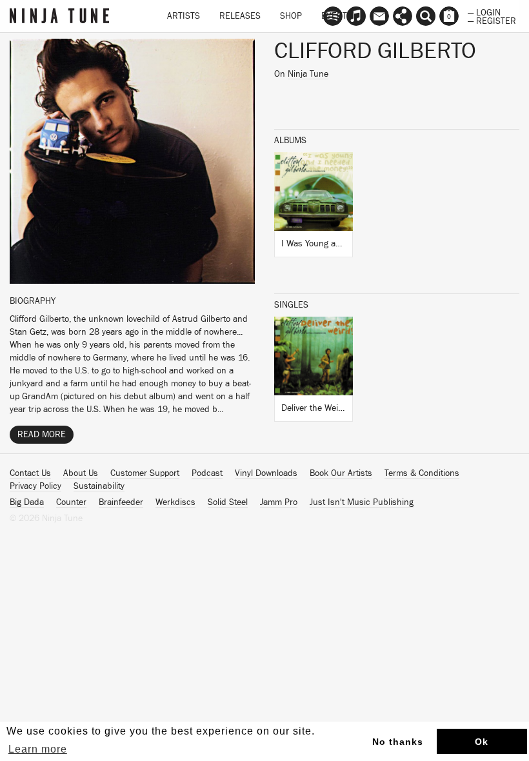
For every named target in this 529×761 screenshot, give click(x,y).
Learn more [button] (37, 749)
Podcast (207, 473)
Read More (41, 434)
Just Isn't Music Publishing (362, 502)
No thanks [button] (397, 741)
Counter (71, 502)
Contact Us (30, 473)
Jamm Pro (278, 502)
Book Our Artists (341, 473)
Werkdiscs (175, 502)
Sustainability (99, 486)
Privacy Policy (35, 486)
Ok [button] (481, 741)
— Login (484, 11)
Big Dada (27, 502)
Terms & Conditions (421, 473)
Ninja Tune (308, 74)
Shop (291, 16)
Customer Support (144, 473)
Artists (183, 16)
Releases (240, 16)
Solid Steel (228, 502)
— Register (492, 20)
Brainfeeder (121, 502)
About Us (80, 473)
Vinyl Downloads (266, 473)
